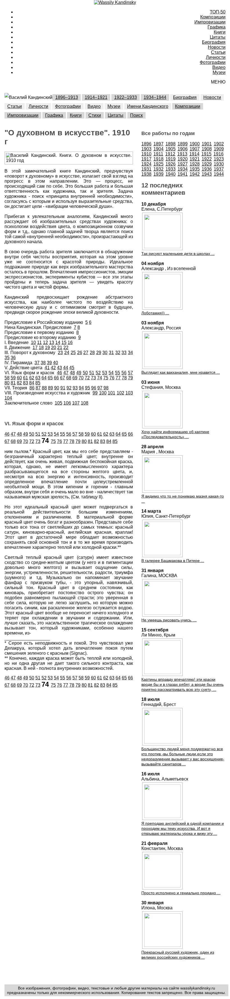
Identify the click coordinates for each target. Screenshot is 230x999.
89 (50, 387)
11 (39, 342)
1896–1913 (66, 97)
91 (62, 387)
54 (111, 372)
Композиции (213, 17)
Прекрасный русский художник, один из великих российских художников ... (177, 954)
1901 (207, 143)
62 (31, 377)
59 (13, 377)
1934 (183, 169)
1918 (158, 159)
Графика (217, 27)
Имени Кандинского (147, 106)
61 (25, 377)
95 (87, 387)
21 (59, 347)
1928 (195, 164)
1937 (219, 169)
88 (44, 387)
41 (47, 367)
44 (65, 367)
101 (111, 393)
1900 (195, 143)
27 (85, 352)
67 (62, 377)
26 (79, 352)
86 (31, 387)
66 (56, 377)
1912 (170, 154)
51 (91, 372)
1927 (183, 164)
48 (72, 372)
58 (7, 377)
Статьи (218, 52)
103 (129, 393)
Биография (214, 42)
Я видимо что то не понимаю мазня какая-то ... (182, 498)
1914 (194, 154)
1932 (158, 169)
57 (130, 372)
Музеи (219, 72)
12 (45, 342)
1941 (183, 174)
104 (8, 398)
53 (104, 372)
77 (118, 377)
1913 (182, 154)
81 (13, 382)
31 (111, 352)
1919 (170, 159)
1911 (158, 154)
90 (56, 387)
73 (93, 377)
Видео (219, 67)
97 (99, 387)
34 (130, 352)
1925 (158, 164)
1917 (146, 159)
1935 (195, 169)
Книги (220, 32)
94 (81, 387)
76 (111, 377)
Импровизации (210, 22)
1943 (207, 174)
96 (93, 387)
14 (57, 342)
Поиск (136, 115)
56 (124, 372)
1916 (218, 154)
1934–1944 (155, 97)
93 (75, 387)
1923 (219, 159)
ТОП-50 (218, 12)
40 (55, 362)
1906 (183, 149)
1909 (219, 149)
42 (53, 367)
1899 (183, 143)
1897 (158, 143)
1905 (170, 149)
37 (37, 362)
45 (71, 367)
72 (87, 377)
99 (95, 393)
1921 (195, 159)
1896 (146, 143)
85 (37, 382)
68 (68, 377)
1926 (170, 164)
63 (37, 377)
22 (65, 347)
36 (13, 357)
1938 (146, 174)
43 (59, 367)
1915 (206, 154)
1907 (195, 149)
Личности (216, 57)
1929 (207, 164)
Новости (217, 47)
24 (66, 352)
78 (124, 377)
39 (49, 362)
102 (120, 393)
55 (117, 372)
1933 (170, 169)
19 (47, 347)
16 (70, 342)
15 (63, 342)
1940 (170, 174)
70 (81, 377)
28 (92, 352)
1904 (158, 149)
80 (7, 382)
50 (85, 372)
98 (106, 387)
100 (103, 393)
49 (78, 372)
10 (33, 342)
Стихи (94, 115)
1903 (146, 149)
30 (104, 352)
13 (51, 342)
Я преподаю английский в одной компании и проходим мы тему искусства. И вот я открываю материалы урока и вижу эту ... (182, 828)
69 (74, 377)
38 (43, 362)
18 (41, 347)
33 (124, 352)
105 (58, 403)
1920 (183, 159)
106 (67, 403)
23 (60, 352)
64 (44, 377)
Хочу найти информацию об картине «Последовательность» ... (175, 434)
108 (84, 403)
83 (25, 382)
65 (50, 377)
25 (73, 352)
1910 (146, 154)
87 (38, 387)
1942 (195, 174)
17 (35, 347)
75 (105, 377)
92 (69, 387)
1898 (170, 143)
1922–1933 (125, 97)
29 (98, 352)
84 (31, 382)
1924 (146, 164)
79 (130, 377)
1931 (146, 169)
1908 (207, 149)
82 (19, 382)
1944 (219, 174)
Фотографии (213, 62)
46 (59, 372)
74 (99, 377)
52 (98, 372)
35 (7, 357)
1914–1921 (96, 97)
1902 (219, 143)
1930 (219, 164)
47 (65, 372)
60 (19, 377)
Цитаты (218, 37)
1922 (207, 159)
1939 (158, 174)
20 (53, 347)
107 (76, 403)
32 (117, 352)
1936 (207, 169)
